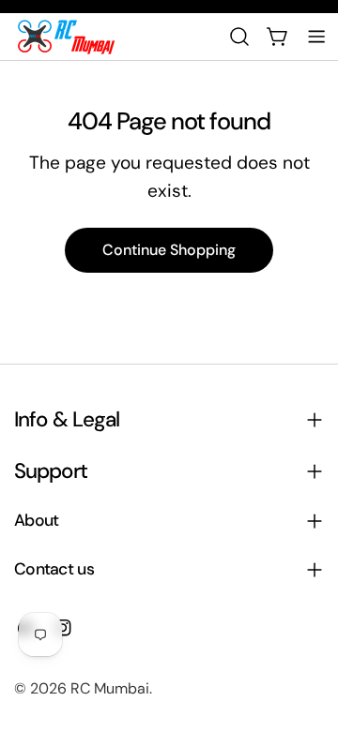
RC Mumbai (109, 688)
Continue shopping (169, 250)
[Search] (239, 36)
